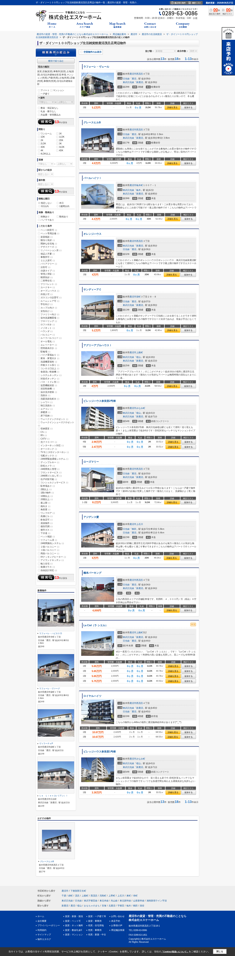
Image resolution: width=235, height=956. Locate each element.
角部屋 (45, 509)
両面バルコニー (50, 553)
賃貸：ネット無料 (74, 925)
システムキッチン (51, 375)
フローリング (49, 321)
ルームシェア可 (50, 301)
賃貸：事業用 (95, 921)
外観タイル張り (50, 365)
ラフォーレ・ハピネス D (50, 633)
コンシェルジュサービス (54, 482)
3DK (43, 147)
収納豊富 (46, 428)
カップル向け (49, 307)
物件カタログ (44, 939)
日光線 (126, 78)
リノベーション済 (51, 250)
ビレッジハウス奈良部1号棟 (99, 751)
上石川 (139, 524)
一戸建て (45, 93)
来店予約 (115, 921)
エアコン (46, 409)
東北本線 (104, 900)
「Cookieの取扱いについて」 (175, 951)
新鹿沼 (139, 82)
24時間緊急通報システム (54, 459)
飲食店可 (46, 519)
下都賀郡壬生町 (78, 891)
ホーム (41, 916)
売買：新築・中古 (97, 934)
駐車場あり (48, 486)
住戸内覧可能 (49, 479)
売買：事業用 (95, 930)
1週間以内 (64, 206)
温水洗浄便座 (49, 392)
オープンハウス (50, 291)
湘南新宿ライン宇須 (157, 900)
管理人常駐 (48, 274)
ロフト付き (48, 324)
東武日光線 (128, 82)
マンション (58, 90)
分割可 (45, 267)
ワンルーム (46, 133)
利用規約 (42, 930)
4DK (61, 150)
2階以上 (46, 489)
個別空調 (46, 526)
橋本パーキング (92, 572)
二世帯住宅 (48, 280)
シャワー (46, 402)
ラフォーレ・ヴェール (96, 66)
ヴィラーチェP (46, 743)
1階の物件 (47, 492)
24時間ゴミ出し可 (51, 475)
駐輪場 (45, 351)
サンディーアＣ (92, 289)
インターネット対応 (52, 445)
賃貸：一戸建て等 (97, 916)
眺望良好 (46, 277)
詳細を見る (172, 107)
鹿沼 (134, 78)
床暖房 (45, 412)
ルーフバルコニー (51, 338)
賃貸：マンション (74, 934)
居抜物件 (46, 523)
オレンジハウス (92, 233)
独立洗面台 (48, 405)
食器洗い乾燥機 (50, 371)
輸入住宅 (46, 563)
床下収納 (46, 415)
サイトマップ (44, 934)
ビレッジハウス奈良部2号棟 (99, 401)
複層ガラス (48, 567)
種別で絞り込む (56, 61)
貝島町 (103, 895)
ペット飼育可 (49, 230)
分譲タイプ (48, 270)
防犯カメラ (48, 465)
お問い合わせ (118, 916)
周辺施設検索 (118, 930)
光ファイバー (49, 442)
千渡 (64, 895)
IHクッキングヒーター (53, 557)
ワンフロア (48, 513)
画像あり (45, 216)
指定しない (46, 203)
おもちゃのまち (92, 905)
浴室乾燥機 (48, 388)
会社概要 (42, 921)
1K (60, 133)
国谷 (142, 905)
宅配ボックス (49, 455)
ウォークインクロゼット (54, 419)
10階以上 (47, 496)
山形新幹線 (138, 900)
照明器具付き (49, 348)
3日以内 (45, 206)
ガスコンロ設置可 (51, 297)
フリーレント (49, 284)
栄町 (138, 296)
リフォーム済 (49, 540)
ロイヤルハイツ (92, 696)
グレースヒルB (92, 122)
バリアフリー (49, 263)
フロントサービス (51, 472)
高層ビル (46, 516)
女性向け (46, 311)
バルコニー (48, 334)
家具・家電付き (50, 358)
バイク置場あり (50, 355)
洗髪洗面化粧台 (50, 398)
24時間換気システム (52, 543)
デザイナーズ (49, 247)
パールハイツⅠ (92, 178)
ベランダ (46, 331)
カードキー (48, 287)
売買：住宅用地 (96, 925)
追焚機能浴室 (49, 385)
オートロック (49, 449)
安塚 (104, 905)
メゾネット (48, 328)
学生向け (46, 304)
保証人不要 (48, 253)
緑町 (70, 895)
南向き (45, 506)
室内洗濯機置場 (50, 318)
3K (60, 143)
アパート (45, 90)
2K (42, 140)
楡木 (138, 190)
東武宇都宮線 (90, 900)
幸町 (135, 895)
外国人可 (46, 294)
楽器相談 (46, 237)
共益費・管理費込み (51, 114)
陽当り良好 (48, 240)
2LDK (43, 143)
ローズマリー (91, 461)
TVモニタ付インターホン (55, 452)
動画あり (63, 216)
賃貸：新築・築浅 (74, 916)
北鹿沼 (112, 905)
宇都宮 (121, 905)
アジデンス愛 (91, 517)
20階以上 (47, 499)
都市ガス (46, 530)
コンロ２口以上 (50, 368)
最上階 (45, 503)
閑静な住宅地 (49, 243)
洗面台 (45, 395)
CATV (45, 438)
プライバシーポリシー (49, 925)
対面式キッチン (50, 378)
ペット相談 (48, 536)
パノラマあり (47, 220)
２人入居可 (48, 260)
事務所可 (46, 257)
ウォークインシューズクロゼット (56, 424)
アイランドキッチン (52, 560)
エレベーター (49, 345)
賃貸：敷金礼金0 (73, 930)
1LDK (62, 137)
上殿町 (139, 352)
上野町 (112, 895)
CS (44, 432)
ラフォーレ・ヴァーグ (49, 688)
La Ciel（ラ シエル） (95, 625)
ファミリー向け (50, 314)
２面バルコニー (50, 546)
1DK (43, 137)
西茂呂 (139, 74)
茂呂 (77, 895)
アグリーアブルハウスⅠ (97, 345)
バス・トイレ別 (50, 382)
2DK (61, 140)
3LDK (62, 147)
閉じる (219, 951)
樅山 (138, 357)
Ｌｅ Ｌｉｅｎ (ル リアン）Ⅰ (53, 795)
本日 (61, 203)
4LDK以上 (46, 153)
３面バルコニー (50, 550)
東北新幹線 (125, 900)
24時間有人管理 (50, 469)
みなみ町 (140, 408)
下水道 (45, 533)
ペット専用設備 (50, 233)
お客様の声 (116, 925)
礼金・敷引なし (48, 111)
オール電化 (48, 341)
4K (42, 150)
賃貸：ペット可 (73, 921)
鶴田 (134, 529)
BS (44, 435)
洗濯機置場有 (49, 361)
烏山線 (114, 900)
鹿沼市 (133, 74)
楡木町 (139, 185)
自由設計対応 (49, 570)
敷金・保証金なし (49, 108)
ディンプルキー (50, 462)
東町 (128, 895)
